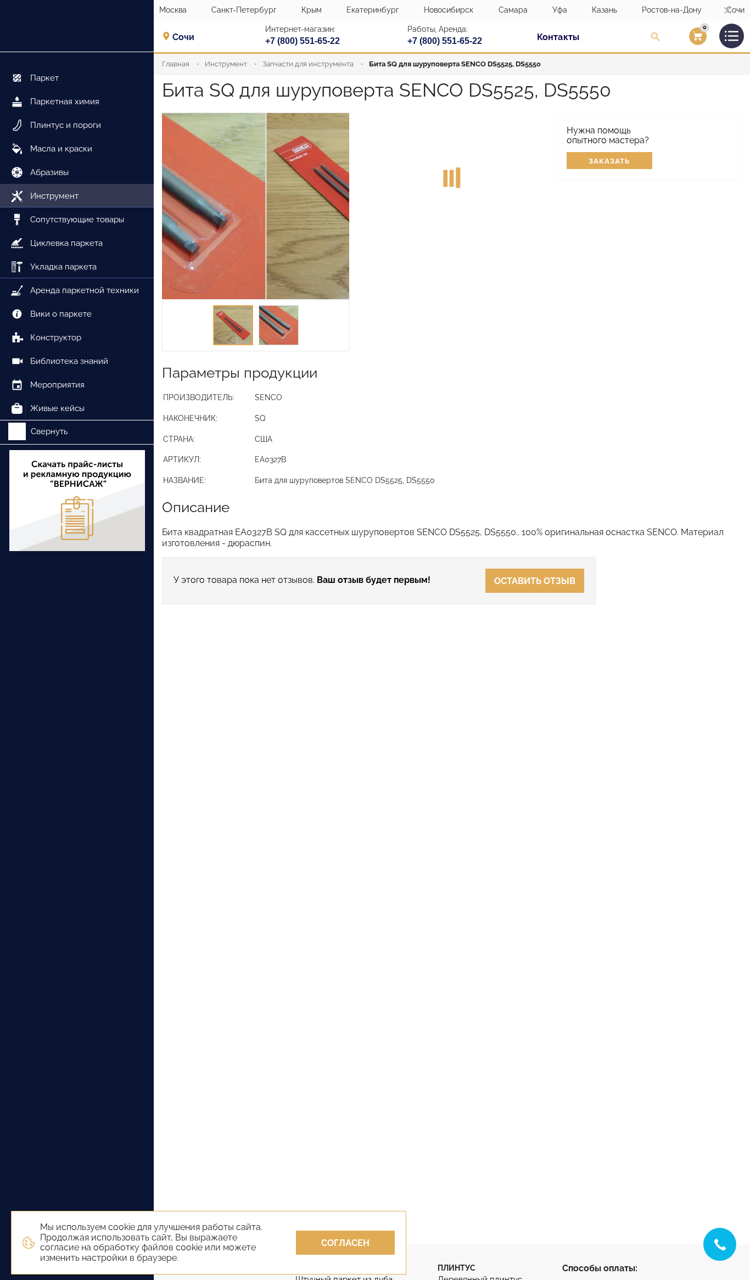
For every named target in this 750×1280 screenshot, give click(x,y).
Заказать (609, 161)
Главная (175, 64)
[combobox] (187, 36)
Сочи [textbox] (183, 37)
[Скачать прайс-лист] (77, 502)
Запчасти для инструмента (308, 64)
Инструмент (226, 64)
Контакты (558, 37)
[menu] (77, 236)
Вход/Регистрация (683, 39)
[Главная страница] (77, 26)
